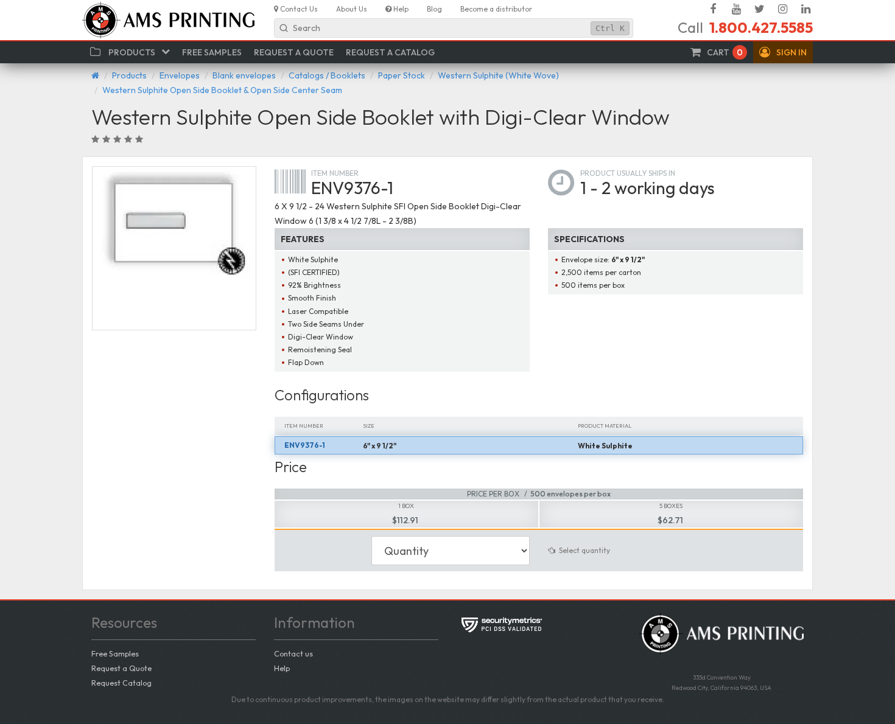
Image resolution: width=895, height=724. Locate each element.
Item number (335, 173)
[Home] (95, 75)
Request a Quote (121, 668)
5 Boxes (671, 506)
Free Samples (115, 653)
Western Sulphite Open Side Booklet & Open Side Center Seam (222, 90)
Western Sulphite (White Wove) (498, 75)
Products (129, 75)
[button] (783, 52)
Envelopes (180, 75)
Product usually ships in (627, 173)
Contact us (293, 653)
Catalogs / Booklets (327, 75)
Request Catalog (121, 682)
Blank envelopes (244, 75)
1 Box (406, 506)
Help (282, 668)
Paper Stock (401, 75)
